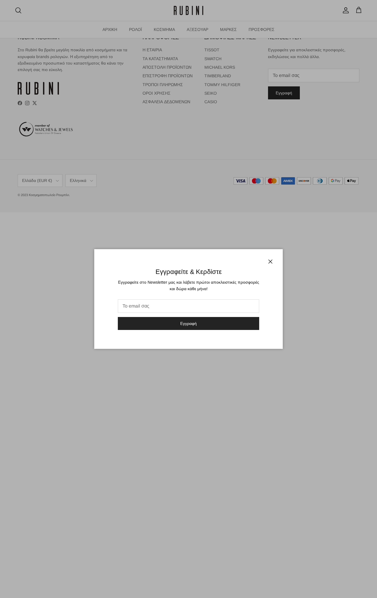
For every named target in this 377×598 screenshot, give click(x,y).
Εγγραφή (188, 323)
